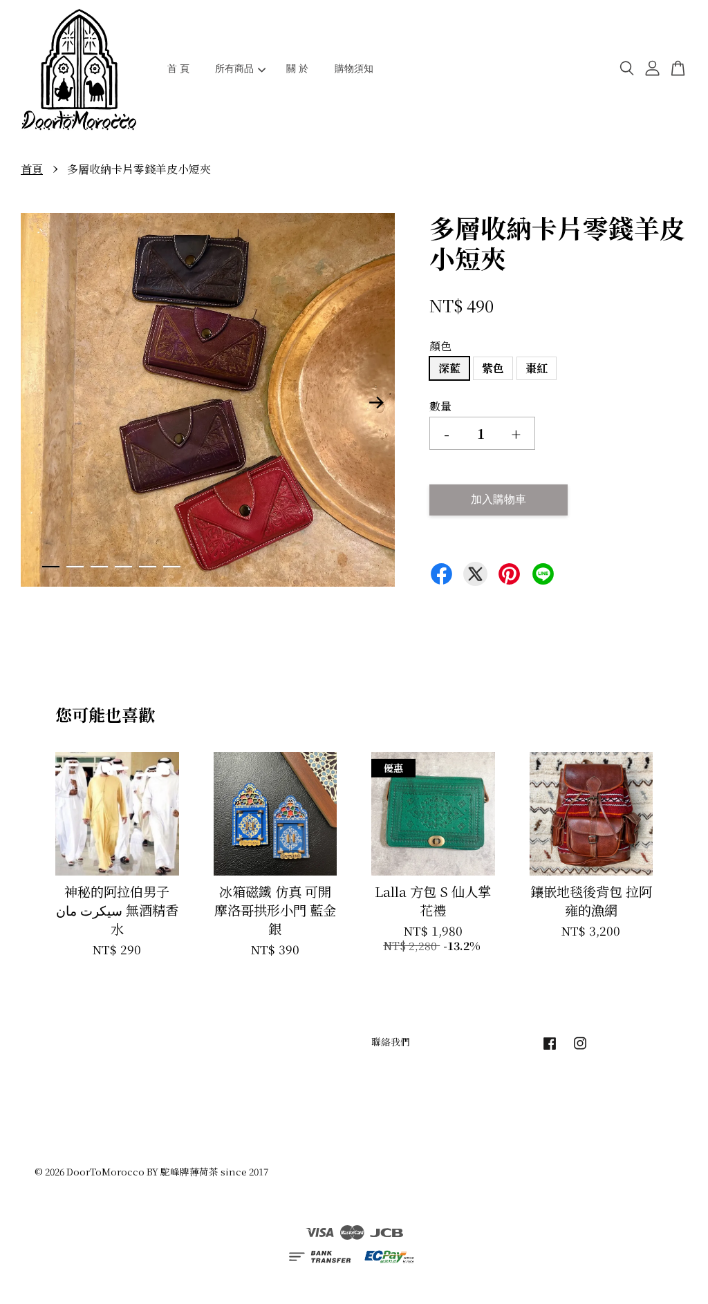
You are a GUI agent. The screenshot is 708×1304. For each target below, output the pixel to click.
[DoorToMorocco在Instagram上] (580, 1049)
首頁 (32, 169)
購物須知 (354, 68)
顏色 (440, 346)
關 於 (297, 68)
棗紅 (536, 368)
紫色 (493, 368)
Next (376, 402)
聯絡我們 (390, 1041)
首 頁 (178, 68)
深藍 (449, 368)
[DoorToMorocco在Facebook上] (549, 1049)
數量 (440, 406)
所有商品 (234, 68)
